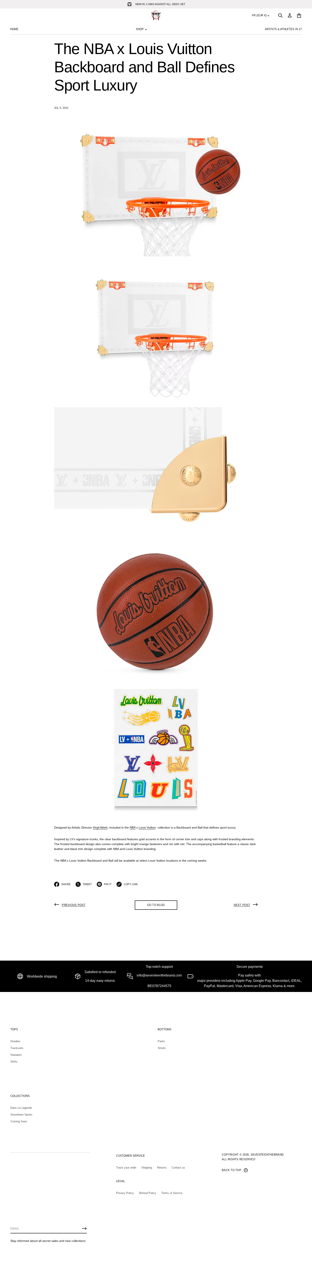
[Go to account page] (289, 15)
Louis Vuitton (147, 827)
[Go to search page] (280, 15)
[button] (280, 15)
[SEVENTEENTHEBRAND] (156, 15)
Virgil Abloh (100, 827)
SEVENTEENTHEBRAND (267, 1154)
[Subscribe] (84, 1228)
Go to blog (156, 905)
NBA (132, 827)
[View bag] (299, 15)
